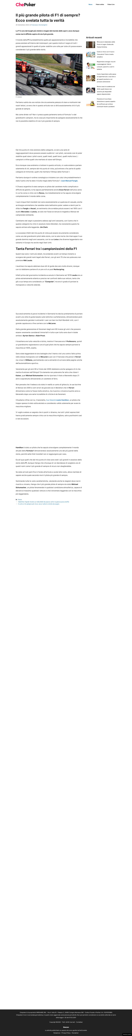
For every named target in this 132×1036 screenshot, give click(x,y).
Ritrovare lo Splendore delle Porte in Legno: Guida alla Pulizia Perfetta (106, 44)
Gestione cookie (127, 1034)
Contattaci (79, 1022)
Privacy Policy (66, 1033)
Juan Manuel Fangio (69, 181)
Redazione (57, 1033)
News (90, 4)
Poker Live (111, 4)
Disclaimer (75, 1033)
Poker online (100, 4)
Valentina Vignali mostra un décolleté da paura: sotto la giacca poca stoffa (43, 502)
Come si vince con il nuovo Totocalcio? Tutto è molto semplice (105, 54)
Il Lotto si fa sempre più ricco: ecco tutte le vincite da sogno (38, 504)
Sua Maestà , (57, 400)
